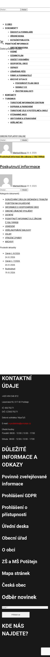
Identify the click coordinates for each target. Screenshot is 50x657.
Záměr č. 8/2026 (12, 253)
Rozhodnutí (10, 269)
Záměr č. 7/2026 (12, 261)
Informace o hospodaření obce (22, 207)
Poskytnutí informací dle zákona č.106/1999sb (22, 156)
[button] (1, 43)
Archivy (9, 241)
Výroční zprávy (13, 238)
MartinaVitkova (19, 153)
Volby (8, 234)
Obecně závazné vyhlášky (19, 211)
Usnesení (10, 226)
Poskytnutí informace (20, 166)
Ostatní (9, 215)
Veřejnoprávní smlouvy (18, 230)
